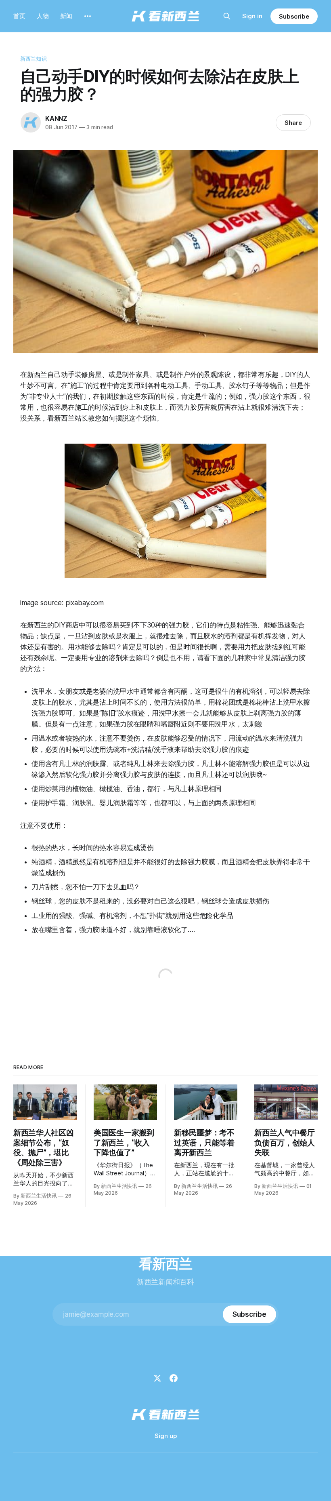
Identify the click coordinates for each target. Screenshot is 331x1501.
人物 (43, 16)
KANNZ (56, 118)
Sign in (252, 16)
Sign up (166, 1436)
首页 (19, 16)
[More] (87, 16)
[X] (157, 1378)
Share (293, 122)
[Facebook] (174, 1378)
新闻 (66, 16)
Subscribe (294, 16)
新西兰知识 (33, 58)
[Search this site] (226, 16)
